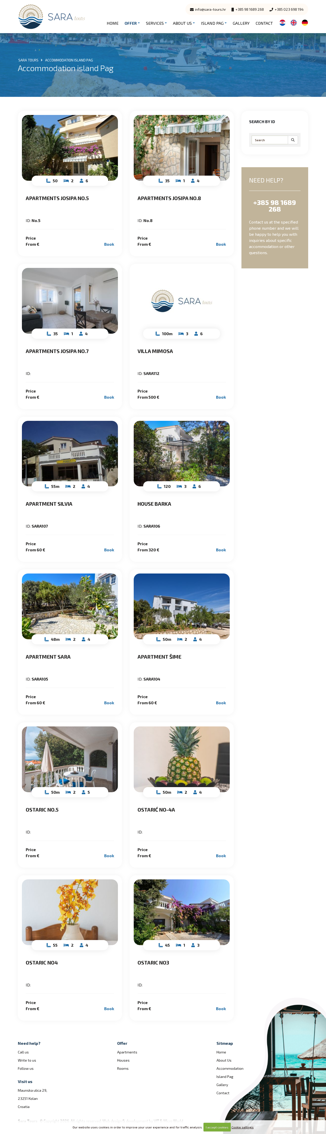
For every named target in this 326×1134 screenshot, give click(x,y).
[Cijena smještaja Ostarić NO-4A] (182, 759)
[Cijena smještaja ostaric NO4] (70, 912)
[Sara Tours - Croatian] (282, 22)
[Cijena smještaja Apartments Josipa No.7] (70, 301)
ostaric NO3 (153, 962)
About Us (182, 23)
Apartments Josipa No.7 (57, 351)
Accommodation (229, 1068)
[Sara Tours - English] (294, 22)
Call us (23, 1052)
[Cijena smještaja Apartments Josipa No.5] (70, 148)
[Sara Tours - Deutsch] (305, 22)
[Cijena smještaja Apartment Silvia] (70, 454)
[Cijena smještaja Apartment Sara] (70, 606)
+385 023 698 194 (289, 9)
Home (112, 23)
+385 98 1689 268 (249, 9)
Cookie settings (243, 1127)
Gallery (241, 23)
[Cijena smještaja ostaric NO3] (182, 912)
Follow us (26, 1068)
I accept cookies (217, 1127)
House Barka (154, 504)
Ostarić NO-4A (156, 809)
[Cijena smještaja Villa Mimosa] (182, 301)
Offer (131, 23)
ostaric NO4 (42, 962)
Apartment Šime (159, 657)
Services (155, 23)
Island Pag (212, 23)
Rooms (123, 1068)
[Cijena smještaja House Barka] (182, 454)
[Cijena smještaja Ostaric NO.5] (70, 759)
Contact (264, 23)
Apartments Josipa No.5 (57, 198)
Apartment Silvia (49, 504)
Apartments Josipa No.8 (169, 198)
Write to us (27, 1060)
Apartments (127, 1052)
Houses (123, 1060)
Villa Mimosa (155, 351)
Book (109, 244)
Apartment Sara (48, 657)
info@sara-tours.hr (210, 9)
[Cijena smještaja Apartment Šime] (182, 606)
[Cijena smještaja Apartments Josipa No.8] (182, 148)
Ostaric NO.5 (42, 809)
